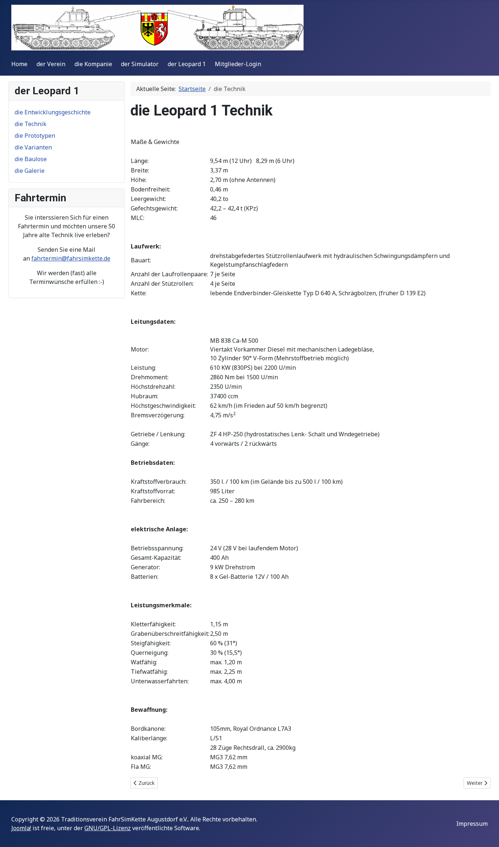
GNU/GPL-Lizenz (107, 828)
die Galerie (30, 171)
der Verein (51, 64)
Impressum (472, 824)
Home (19, 64)
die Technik (30, 124)
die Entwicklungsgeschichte (53, 112)
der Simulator (140, 64)
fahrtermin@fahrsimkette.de (70, 258)
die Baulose (31, 159)
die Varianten (33, 147)
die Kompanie (93, 64)
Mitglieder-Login (238, 64)
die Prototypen (35, 136)
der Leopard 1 (187, 64)
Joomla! (21, 828)
